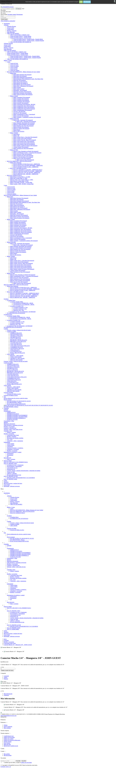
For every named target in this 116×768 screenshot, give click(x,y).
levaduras (6, 299)
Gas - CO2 (9, 439)
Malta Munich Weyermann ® (20, 83)
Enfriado (6, 409)
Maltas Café (16, 135)
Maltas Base (13, 73)
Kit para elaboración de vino (14, 475)
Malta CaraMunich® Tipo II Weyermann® (24, 107)
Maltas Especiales (14, 118)
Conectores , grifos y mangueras (15, 440)
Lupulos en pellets (11, 331)
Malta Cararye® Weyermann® (21, 115)
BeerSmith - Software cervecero (12, 636)
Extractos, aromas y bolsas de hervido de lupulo (19, 330)
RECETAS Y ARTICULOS (11, 746)
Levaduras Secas (11, 300)
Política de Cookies (8, 738)
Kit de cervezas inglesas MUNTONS (16, 404)
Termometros (10, 453)
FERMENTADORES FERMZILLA (16, 418)
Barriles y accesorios (9, 433)
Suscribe (18, 760)
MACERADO (7, 458)
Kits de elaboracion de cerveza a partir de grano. (16, 398)
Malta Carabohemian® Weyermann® (22, 110)
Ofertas (5, 725)
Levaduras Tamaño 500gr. (16, 301)
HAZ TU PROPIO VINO (10, 463)
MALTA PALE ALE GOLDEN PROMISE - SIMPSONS (28, 165)
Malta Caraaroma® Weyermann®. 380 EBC (24, 104)
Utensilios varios (8, 431)
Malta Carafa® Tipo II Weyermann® (22, 138)
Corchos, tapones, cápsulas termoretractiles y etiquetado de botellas (23, 470)
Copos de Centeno (14, 70)
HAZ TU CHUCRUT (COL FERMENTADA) (16, 462)
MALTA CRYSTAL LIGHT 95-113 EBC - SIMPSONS (27, 171)
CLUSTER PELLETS (16, 351)
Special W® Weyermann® (20, 113)
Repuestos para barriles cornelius (15, 438)
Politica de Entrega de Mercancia (12, 740)
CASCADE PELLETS (16, 344)
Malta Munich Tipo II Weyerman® (22, 84)
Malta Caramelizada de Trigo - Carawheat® (24, 114)
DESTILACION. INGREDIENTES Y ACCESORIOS (21, 477)
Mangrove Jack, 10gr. (18, 310)
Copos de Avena (14, 64)
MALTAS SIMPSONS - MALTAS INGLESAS (19, 161)
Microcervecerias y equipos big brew (13, 633)
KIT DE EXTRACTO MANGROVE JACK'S (19, 401)
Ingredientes (7, 493)
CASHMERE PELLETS (16, 347)
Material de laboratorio (9, 423)
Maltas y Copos (8, 60)
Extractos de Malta (8, 392)
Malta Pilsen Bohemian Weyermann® (22, 77)
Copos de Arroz (14, 63)
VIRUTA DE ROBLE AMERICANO (20, 35)
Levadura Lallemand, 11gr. (20, 308)
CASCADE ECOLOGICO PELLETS (20, 345)
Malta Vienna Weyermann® (20, 81)
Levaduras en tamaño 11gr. (17, 306)
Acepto (81, 1)
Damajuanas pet (11, 469)
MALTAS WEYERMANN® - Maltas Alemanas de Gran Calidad (23, 71)
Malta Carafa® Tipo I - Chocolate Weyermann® (25, 137)
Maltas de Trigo (14, 150)
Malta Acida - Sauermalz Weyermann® (23, 120)
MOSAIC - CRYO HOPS (16, 355)
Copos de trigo (13, 69)
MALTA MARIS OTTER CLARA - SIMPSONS (25, 167)
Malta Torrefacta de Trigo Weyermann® (23, 148)
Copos (8, 62)
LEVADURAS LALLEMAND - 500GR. (23, 304)
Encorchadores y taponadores (14, 466)
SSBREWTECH (11, 412)
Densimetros (10, 455)
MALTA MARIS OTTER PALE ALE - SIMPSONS (26, 164)
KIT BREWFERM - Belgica (14, 402)
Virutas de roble (11, 472)
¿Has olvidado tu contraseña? (8, 21)
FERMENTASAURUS (13, 414)
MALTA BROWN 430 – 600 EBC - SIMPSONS (25, 174)
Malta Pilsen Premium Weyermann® (22, 74)
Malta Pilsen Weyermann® (20, 76)
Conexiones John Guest (13, 435)
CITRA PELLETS (15, 350)
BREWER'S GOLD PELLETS (18, 341)
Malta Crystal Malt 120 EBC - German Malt (21, 182)
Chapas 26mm (10, 443)
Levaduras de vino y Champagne (15, 465)
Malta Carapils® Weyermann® (21, 98)
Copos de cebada (14, 66)
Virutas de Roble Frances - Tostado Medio (20, 36)
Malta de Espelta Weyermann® (21, 127)
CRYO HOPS (10, 354)
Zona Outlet (7, 635)
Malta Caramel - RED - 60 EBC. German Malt (21, 184)
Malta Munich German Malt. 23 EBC (19, 181)
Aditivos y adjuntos (12, 473)
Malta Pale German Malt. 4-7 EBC (18, 178)
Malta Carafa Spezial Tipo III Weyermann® (24, 144)
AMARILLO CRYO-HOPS (17, 358)
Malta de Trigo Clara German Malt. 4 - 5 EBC (21, 179)
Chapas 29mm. (10, 445)
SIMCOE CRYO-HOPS (16, 360)
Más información (86, 1)
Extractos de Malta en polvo (14, 394)
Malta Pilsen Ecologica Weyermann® (22, 93)
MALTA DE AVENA (18, 131)
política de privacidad (26, 762)
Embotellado (7, 442)
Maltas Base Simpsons (15, 162)
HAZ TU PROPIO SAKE (10, 479)
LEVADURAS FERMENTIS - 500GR (23, 303)
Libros (5, 630)
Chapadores (10, 446)
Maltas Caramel (14, 96)
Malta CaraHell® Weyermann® (21, 100)
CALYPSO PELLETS (16, 343)
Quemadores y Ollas (9, 421)
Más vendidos (7, 728)
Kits (5, 532)
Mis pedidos (7, 754)
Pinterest (6, 678)
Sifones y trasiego (11, 432)
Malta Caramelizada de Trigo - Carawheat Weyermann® (27, 152)
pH (8, 456)
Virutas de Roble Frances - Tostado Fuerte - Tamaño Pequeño (28, 40)
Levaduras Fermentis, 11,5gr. (20, 307)
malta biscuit (16, 134)
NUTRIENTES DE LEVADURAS (16, 313)
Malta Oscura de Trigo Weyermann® (22, 154)
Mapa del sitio (7, 744)
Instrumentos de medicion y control (12, 452)
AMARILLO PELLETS (16, 335)
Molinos (6, 422)
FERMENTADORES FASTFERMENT (17, 415)
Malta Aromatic (17, 87)
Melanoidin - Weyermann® (20, 90)
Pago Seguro (7, 743)
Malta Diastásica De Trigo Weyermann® (23, 125)
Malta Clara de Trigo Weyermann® (22, 158)
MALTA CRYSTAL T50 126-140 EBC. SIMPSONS (26, 172)
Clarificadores (10, 29)
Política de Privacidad (9, 737)
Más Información (8, 693)
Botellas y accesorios (12, 450)
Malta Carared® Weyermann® (21, 103)
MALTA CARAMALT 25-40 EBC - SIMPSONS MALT (27, 169)
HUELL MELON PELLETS (17, 352)
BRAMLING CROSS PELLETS (18, 340)
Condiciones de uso (9, 736)
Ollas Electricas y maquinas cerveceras (13, 425)
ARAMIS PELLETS (15, 337)
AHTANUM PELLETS (16, 334)
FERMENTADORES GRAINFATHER (17, 416)
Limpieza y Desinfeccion (10, 428)
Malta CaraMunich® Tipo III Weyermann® (24, 108)
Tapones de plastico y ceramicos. (15, 448)
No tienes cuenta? (15, 14)
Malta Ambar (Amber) (18, 88)
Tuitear (5, 677)
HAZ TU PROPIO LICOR (11, 476)
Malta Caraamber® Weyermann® (21, 97)
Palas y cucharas (11, 459)
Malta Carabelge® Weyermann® (21, 101)
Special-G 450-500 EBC (19, 111)
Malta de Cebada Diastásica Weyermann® (23, 124)
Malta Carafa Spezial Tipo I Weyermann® (23, 141)
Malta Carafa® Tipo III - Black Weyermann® (24, 140)
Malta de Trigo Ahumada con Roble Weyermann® (25, 151)
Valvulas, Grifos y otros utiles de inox (13, 429)
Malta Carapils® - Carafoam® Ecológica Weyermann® (27, 117)
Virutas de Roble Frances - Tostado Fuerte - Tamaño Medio (28, 39)
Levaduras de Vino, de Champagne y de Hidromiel (23, 311)
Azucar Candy (10, 27)
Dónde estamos (7, 741)
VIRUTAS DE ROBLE (13, 33)
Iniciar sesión (4, 19)
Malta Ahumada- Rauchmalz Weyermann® (24, 123)
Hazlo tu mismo (8, 606)
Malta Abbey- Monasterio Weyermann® (23, 86)
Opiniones (6, 695)
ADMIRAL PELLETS (16, 333)
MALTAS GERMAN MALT (14, 175)
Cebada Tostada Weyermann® (20, 147)
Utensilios (6, 544)
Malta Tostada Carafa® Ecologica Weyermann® (25, 145)
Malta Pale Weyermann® (19, 80)
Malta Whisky (16, 130)
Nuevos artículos (8, 726)
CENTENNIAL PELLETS (17, 348)
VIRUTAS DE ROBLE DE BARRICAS (20, 42)
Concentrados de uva (12, 467)
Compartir (6, 676)
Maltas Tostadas (14, 132)
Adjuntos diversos (11, 26)
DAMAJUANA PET (12, 419)
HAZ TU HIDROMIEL (13, 629)
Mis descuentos (7, 755)
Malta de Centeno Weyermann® (21, 128)
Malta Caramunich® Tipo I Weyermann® (23, 106)
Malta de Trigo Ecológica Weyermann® (23, 157)
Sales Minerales (11, 32)
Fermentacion (7, 411)
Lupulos (6, 328)
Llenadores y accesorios (13, 449)
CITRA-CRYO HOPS (16, 357)
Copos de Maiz (14, 67)
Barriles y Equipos (11, 436)
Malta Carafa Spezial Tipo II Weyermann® (24, 142)
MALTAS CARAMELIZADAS (18, 168)
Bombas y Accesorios (9, 426)
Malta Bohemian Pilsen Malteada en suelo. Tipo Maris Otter (28, 79)
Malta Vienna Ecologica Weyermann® (23, 94)
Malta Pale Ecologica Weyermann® (22, 91)
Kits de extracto (8, 399)
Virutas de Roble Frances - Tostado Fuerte (20, 37)
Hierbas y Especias (11, 30)
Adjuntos (6, 25)
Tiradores (6, 632)
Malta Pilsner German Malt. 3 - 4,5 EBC (20, 176)
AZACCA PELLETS (15, 338)
